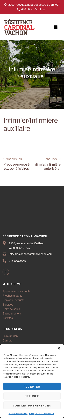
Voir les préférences (32, 405)
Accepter (32, 386)
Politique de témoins (18, 413)
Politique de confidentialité (41, 413)
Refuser (32, 396)
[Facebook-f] (6, 272)
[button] (59, 348)
